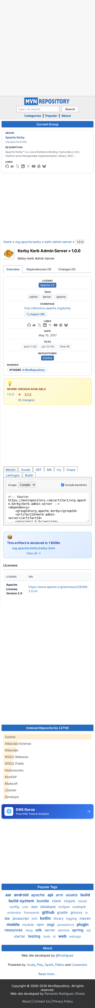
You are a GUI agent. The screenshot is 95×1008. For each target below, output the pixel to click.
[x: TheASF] (17, 166)
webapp (75, 936)
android (21, 894)
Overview (12, 269)
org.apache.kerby (28, 242)
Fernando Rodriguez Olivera (65, 993)
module (28, 925)
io (86, 912)
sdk (39, 930)
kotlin (46, 918)
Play (40, 964)
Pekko (59, 964)
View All (65, 346)
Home (7, 242)
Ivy (59, 470)
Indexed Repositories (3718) (47, 728)
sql (88, 930)
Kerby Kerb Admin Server (42, 250)
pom (30, 346)
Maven (10, 470)
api (51, 894)
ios (8, 918)
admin (34, 296)
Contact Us (42, 1001)
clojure (70, 901)
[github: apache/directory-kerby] (7, 166)
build (85, 894)
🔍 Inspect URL (35, 314)
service (64, 930)
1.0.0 (76, 250)
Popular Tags (47, 887)
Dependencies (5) (39, 269)
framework (32, 912)
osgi (51, 924)
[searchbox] (37, 109)
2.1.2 (28, 394)
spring (78, 930)
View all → (33, 553)
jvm (35, 918)
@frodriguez (65, 955)
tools (47, 936)
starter (20, 936)
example (79, 907)
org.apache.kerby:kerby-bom (33, 548)
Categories (32, 115)
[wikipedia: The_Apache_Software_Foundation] (28, 166)
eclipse (65, 907)
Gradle (25, 470)
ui (55, 936)
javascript (21, 918)
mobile (14, 924)
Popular (51, 115)
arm (60, 895)
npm (41, 924)
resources (14, 930)
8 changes (26, 400)
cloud (82, 901)
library (58, 918)
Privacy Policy (63, 1001)
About (66, 115)
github (48, 912)
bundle (43, 901)
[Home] (47, 104)
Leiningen (13, 475)
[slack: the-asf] (39, 166)
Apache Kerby (15, 137)
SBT (39, 470)
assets (72, 895)
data (34, 907)
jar (48, 346)
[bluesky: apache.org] (44, 166)
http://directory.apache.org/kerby (47, 308)
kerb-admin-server (58, 242)
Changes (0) (67, 269)
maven (85, 918)
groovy (77, 912)
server (47, 296)
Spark (49, 964)
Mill (49, 470)
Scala (31, 964)
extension (14, 912)
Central (47, 358)
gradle (63, 912)
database (48, 906)
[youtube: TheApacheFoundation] (33, 166)
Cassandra (79, 964)
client (57, 901)
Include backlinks (76, 485)
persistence (66, 925)
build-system (22, 900)
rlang (29, 930)
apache (61, 296)
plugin (83, 924)
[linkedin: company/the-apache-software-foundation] (23, 166)
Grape (70, 470)
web (62, 936)
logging (72, 918)
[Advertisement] (47, 47)
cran (25, 907)
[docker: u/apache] (12, 166)
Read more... (47, 974)
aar (8, 894)
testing (35, 936)
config (15, 907)
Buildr (29, 475)
